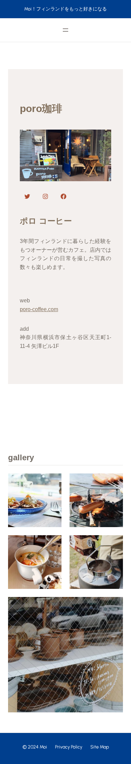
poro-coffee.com (39, 309)
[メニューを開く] (65, 30)
